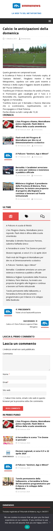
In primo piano (12, 414)
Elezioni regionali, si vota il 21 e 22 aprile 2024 (26, 253)
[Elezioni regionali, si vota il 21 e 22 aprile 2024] (8, 456)
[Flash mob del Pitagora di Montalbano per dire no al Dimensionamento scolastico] (8, 143)
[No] (49, 522)
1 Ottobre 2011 (11, 38)
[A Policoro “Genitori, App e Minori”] (8, 159)
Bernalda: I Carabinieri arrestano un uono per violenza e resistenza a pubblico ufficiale (32, 170)
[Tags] (27, 216)
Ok (27, 527)
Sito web (6, 390)
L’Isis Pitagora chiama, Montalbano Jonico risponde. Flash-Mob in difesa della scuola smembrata (33, 124)
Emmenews (26, 38)
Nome (6, 374)
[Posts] (11, 216)
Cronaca (8, 114)
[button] (49, 21)
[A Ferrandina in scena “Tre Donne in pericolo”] (8, 442)
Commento (8, 353)
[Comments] (42, 216)
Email (5, 382)
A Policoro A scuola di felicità (19, 225)
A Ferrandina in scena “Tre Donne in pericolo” (26, 248)
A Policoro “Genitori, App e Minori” (32, 153)
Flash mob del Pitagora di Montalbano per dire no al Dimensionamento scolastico (30, 140)
